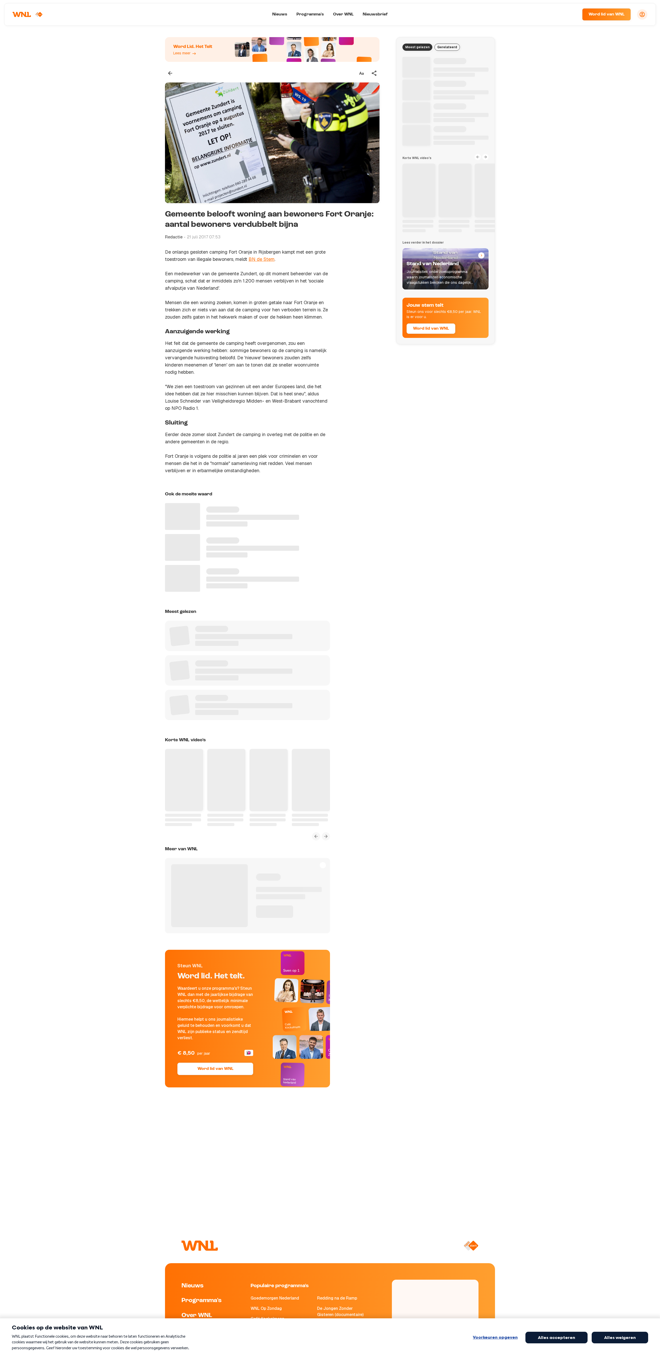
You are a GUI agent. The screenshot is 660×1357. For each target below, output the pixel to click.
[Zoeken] (572, 14)
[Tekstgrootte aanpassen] (361, 73)
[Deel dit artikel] (374, 73)
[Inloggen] (642, 14)
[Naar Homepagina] (28, 14)
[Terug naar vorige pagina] (170, 73)
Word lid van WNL (606, 14)
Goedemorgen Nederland (275, 1298)
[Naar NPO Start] (470, 1246)
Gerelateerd (447, 47)
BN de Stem (262, 259)
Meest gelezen (417, 47)
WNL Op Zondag (266, 1308)
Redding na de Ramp (337, 1298)
